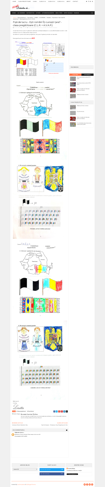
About (68, 1)
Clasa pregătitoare (22, 17)
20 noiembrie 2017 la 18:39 (21, 436)
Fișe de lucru (30, 17)
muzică (76, 13)
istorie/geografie (48, 13)
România (49, 17)
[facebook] (88, 1)
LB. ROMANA (42, 17)
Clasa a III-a (51, 1)
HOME (36, 17)
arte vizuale (68, 13)
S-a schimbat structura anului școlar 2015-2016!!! (84, 123)
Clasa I (35, 1)
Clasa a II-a (42, 1)
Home (14, 1)
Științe (38, 13)
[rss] (92, 1)
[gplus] (90, 1)
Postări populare (75, 75)
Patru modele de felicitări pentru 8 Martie (83, 89)
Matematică (30, 13)
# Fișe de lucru (30, 411)
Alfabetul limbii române (82, 94)
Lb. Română (21, 13)
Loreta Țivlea (71, 468)
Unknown (17, 432)
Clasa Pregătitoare (24, 1)
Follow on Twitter (45, 469)
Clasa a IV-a (60, 1)
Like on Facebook (45, 473)
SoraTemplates (21, 484)
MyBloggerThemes (31, 484)
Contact (75, 1)
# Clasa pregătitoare (21, 411)
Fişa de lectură (80, 111)
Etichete (87, 74)
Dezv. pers (59, 13)
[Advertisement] (81, 41)
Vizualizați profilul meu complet (74, 470)
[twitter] (86, 1)
